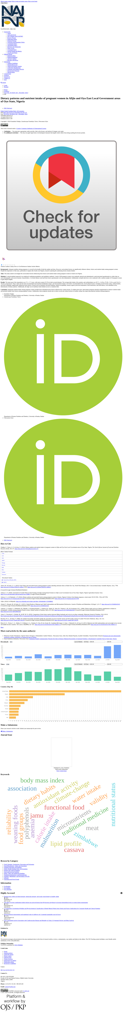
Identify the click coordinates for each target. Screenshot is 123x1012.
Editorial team (7, 957)
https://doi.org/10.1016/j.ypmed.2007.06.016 (12, 620)
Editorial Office (11, 55)
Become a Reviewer (12, 60)
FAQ (5, 79)
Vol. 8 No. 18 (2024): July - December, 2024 (16, 92)
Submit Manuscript (12, 64)
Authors (7, 266)
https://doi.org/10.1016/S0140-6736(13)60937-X (48, 624)
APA (3, 558)
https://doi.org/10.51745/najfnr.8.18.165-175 (15, 112)
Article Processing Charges (14, 66)
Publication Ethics (12, 39)
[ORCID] (63, 415)
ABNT (3, 560)
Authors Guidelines (12, 63)
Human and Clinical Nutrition (12, 870)
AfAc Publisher (18, 945)
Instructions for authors (10, 960)
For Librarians (8, 889)
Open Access (10, 48)
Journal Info (7, 32)
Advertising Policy (12, 45)
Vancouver (4, 574)
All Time (86, 641)
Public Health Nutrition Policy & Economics (12, 111)
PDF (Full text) (8, 108)
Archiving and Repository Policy (16, 42)
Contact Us (7, 78)
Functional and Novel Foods (11, 879)
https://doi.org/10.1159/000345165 (111, 604)
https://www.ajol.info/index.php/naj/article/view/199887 (15, 594)
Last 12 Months (78, 641)
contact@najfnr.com (10, 986)
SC (12, 970)
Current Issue (7, 73)
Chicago (3, 562)
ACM (3, 553)
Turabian (3, 572)
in (4, 970)
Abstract (3, 266)
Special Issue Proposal (13, 70)
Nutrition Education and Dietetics (13, 867)
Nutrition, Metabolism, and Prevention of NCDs (16, 876)
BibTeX (5, 582)
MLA (3, 569)
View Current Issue (61, 771)
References (24, 266)
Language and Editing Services (15, 69)
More (2, 627)
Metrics (38, 266)
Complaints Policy (12, 44)
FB (1, 970)
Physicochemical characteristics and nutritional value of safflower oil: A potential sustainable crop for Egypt (32, 914)
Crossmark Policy (12, 50)
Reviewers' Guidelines (10, 963)
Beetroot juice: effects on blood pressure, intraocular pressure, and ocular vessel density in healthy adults (31, 896)
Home (6, 89)
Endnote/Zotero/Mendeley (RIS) (9, 580)
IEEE (3, 567)
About (9, 33)
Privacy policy (8, 956)
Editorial (6, 878)
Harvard (3, 565)
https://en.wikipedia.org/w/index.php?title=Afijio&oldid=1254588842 (34, 601)
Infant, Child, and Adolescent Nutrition (14, 873)
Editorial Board (8, 54)
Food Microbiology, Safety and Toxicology (15, 866)
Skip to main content (6, 1)
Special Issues (11, 72)
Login (5, 85)
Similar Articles (31, 266)
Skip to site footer (32, 1)
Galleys (12, 266)
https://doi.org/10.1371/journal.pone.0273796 (13, 598)
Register (6, 87)
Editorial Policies (11, 41)
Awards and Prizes (12, 52)
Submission (7, 61)
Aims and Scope (11, 35)
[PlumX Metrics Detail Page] (3, 259)
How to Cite (17, 266)
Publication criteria (9, 962)
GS (6, 970)
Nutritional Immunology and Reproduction (15, 875)
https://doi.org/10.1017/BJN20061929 (64, 610)
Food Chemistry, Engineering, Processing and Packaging (19, 864)
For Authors (7, 888)
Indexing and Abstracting (14, 47)
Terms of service (8, 959)
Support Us (7, 76)
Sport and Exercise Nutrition (11, 872)
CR (10, 970)
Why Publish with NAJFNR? (15, 36)
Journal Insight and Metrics (14, 51)
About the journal (8, 954)
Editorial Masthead (12, 57)
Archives (6, 75)
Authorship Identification (14, 67)
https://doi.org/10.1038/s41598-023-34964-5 (12, 587)
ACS (3, 555)
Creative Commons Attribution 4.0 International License (31, 128)
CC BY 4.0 (26, 991)
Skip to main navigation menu (20, 1)
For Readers (7, 886)
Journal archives (8, 953)
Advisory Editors (11, 58)
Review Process (11, 38)
